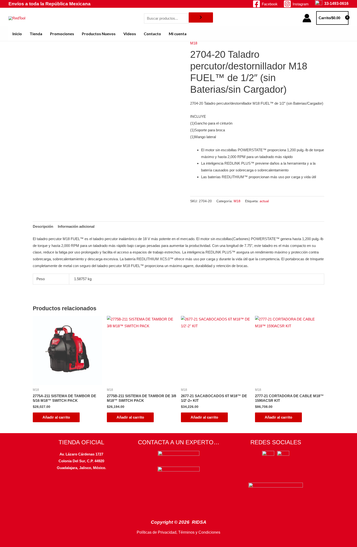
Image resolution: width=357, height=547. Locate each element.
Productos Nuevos (99, 33)
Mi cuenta (178, 33)
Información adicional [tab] (76, 226)
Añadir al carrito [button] (56, 417)
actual (264, 201)
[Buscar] (201, 17)
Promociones (62, 33)
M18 (193, 43)
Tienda (36, 33)
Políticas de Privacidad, (157, 532)
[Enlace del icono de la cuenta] (306, 18)
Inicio (17, 33)
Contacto (152, 33)
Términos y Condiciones (199, 532)
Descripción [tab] (43, 226)
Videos (129, 33)
